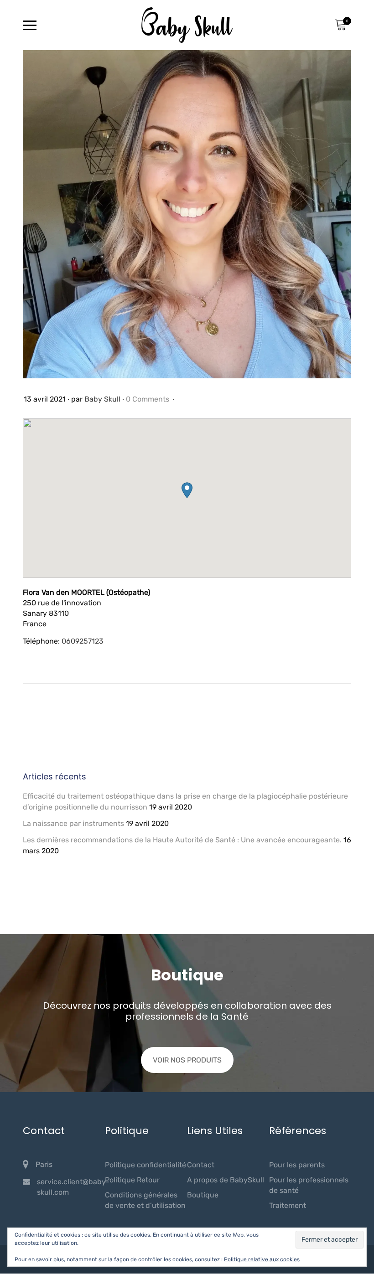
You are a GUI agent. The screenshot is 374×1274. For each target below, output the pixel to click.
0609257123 (83, 641)
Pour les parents (297, 1165)
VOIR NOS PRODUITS (187, 1060)
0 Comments (148, 399)
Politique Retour (132, 1180)
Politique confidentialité (145, 1165)
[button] (187, 490)
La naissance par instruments (73, 823)
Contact (200, 1165)
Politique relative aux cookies (262, 1259)
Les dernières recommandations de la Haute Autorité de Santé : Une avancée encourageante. (182, 840)
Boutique (202, 1195)
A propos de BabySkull (225, 1180)
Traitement (287, 1205)
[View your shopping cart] (340, 25)
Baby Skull (102, 399)
